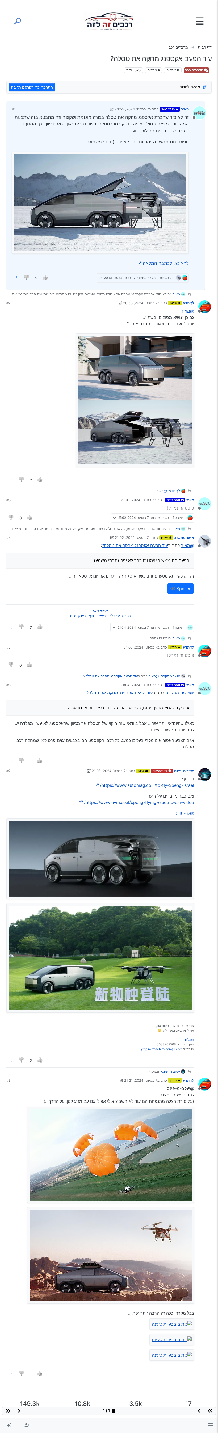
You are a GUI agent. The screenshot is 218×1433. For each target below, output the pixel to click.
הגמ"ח (189, 1039)
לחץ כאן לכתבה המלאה (166, 263)
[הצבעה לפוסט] (45, 278)
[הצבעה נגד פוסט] (27, 278)
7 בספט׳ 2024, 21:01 (137, 500)
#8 (8, 1080)
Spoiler (183, 588)
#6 (8, 685)
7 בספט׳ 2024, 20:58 (140, 303)
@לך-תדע (185, 813)
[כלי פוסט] (16, 278)
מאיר (185, 109)
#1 (13, 109)
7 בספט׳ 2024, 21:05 (108, 771)
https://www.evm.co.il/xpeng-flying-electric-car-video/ (139, 802)
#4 (8, 537)
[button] (210, 1425)
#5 (8, 647)
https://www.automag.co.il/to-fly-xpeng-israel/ (147, 785)
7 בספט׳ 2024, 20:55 (132, 109)
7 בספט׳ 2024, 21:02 (132, 537)
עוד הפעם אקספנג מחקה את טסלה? (135, 545)
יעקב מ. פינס (184, 771)
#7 (8, 771)
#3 (8, 500)
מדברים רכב (194, 70)
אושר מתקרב (184, 537)
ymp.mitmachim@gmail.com (161, 1049)
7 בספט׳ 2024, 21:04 (137, 685)
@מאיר (187, 311)
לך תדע (188, 303)
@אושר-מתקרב (180, 693)
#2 (8, 303)
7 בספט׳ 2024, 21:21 (140, 1080)
